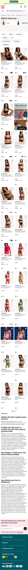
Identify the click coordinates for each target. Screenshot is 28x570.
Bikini (24, 15)
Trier (3, 34)
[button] (25, 6)
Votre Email (4, 525)
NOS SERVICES (5, 542)
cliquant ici (20, 532)
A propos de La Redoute (7, 537)
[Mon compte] (21, 6)
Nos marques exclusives (7, 548)
